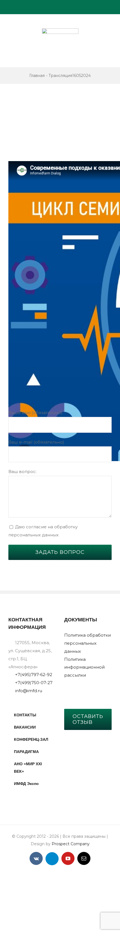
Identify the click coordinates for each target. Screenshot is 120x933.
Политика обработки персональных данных (87, 643)
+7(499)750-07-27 (33, 682)
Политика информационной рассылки (84, 667)
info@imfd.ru (28, 690)
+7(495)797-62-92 (33, 674)
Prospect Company (71, 843)
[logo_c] (60, 30)
